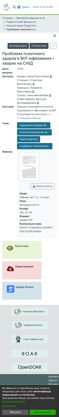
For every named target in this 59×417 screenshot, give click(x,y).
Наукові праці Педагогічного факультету (22, 25)
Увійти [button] (26, 7)
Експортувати (18, 46)
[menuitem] (19, 7)
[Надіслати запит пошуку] (14, 7)
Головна (8, 18)
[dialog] (29, 401)
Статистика (39, 46)
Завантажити (43, 186)
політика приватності (13, 401)
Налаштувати (9, 405)
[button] (29, 118)
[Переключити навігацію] (55, 36)
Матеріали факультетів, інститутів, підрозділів (32, 18)
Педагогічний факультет (21, 22)
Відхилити (15, 412)
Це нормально (43, 412)
